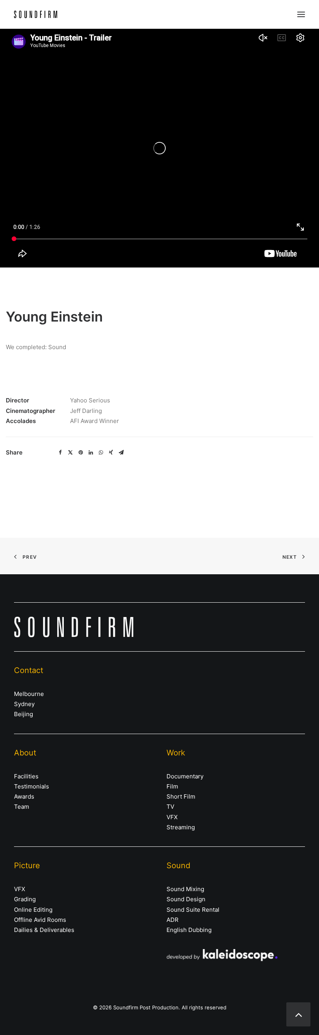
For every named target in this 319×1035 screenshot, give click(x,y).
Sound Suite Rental (193, 909)
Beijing (23, 714)
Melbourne (29, 694)
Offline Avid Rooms (40, 919)
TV (170, 806)
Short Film (181, 796)
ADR (173, 919)
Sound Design (186, 899)
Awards (24, 796)
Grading (25, 899)
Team (21, 806)
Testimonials (31, 786)
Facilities (26, 776)
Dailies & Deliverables (44, 930)
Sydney (24, 704)
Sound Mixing (185, 889)
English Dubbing (189, 930)
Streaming (181, 827)
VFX (172, 817)
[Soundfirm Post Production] (35, 14)
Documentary (185, 776)
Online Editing (33, 909)
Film (172, 786)
